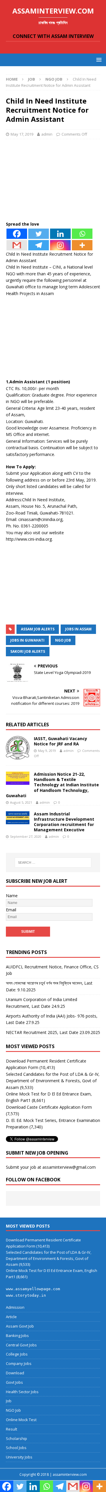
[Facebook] (16, 234)
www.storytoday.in (26, 1295)
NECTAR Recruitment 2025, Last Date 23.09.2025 (53, 1032)
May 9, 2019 (47, 750)
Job (31, 79)
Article (11, 1316)
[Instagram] (60, 245)
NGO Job (63, 640)
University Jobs (19, 1457)
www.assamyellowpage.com (33, 1289)
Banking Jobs (17, 1335)
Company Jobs (19, 1363)
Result (11, 1429)
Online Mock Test (21, 1419)
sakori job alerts (27, 651)
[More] (82, 245)
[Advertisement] (53, 182)
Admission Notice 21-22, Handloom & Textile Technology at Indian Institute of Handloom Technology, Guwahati (52, 784)
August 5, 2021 (21, 802)
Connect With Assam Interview (53, 36)
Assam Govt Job (20, 1326)
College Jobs (17, 1354)
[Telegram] (38, 245)
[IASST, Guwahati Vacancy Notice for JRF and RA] (17, 748)
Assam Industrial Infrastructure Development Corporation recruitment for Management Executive (64, 822)
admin (46, 134)
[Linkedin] (60, 234)
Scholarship (16, 1438)
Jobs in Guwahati (27, 640)
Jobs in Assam (78, 629)
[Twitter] (38, 234)
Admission (15, 1307)
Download (15, 1373)
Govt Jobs (14, 1382)
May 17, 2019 (22, 134)
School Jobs (16, 1447)
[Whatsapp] (82, 234)
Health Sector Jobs (22, 1391)
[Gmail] (16, 245)
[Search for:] (53, 862)
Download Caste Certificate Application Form (49, 1107)
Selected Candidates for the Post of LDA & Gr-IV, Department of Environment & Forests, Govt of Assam (53, 1080)
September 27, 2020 (25, 836)
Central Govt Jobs (21, 1345)
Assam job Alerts (37, 629)
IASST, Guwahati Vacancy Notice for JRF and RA (60, 741)
